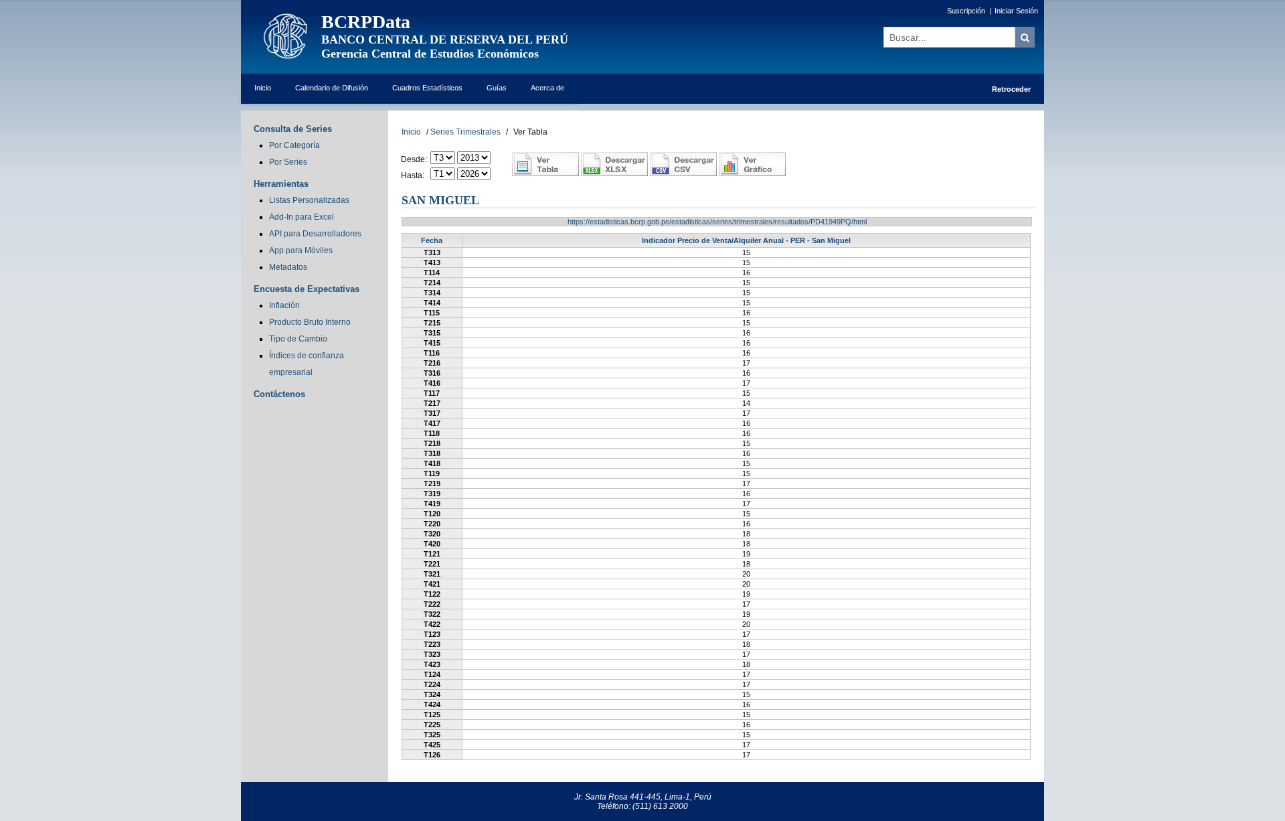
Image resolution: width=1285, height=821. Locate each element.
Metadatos (288, 267)
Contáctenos (279, 394)
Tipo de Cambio (298, 339)
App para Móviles (301, 250)
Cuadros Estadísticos (427, 88)
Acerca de (547, 88)
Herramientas (281, 184)
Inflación (284, 305)
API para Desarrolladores (315, 233)
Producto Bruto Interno (310, 322)
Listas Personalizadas (309, 200)
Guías (497, 88)
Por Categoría (294, 145)
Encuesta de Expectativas (306, 289)
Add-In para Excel (301, 217)
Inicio (262, 88)
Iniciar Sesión (1016, 11)
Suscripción (966, 11)
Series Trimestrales (465, 132)
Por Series (288, 162)
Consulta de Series (293, 129)
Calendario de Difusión (331, 88)
